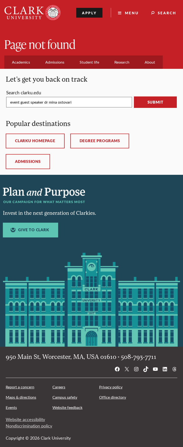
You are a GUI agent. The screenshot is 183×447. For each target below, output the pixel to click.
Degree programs (100, 140)
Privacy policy (110, 386)
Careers (58, 386)
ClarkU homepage (35, 140)
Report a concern (20, 386)
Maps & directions (21, 397)
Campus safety (64, 397)
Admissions (28, 161)
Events (11, 407)
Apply (89, 12)
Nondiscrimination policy (29, 426)
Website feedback (67, 407)
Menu (132, 12)
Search (167, 12)
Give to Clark (33, 229)
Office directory (112, 397)
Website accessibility (25, 419)
